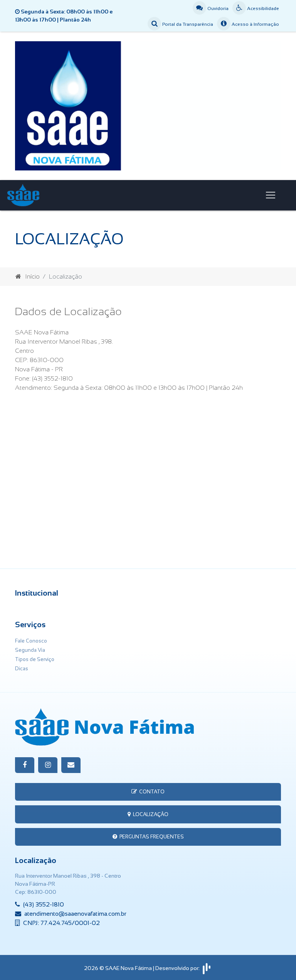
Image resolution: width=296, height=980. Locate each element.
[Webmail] (71, 765)
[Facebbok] (24, 765)
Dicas (21, 668)
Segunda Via (30, 650)
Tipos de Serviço (34, 659)
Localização (149, 814)
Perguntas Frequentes (150, 837)
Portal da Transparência (187, 24)
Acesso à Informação (254, 24)
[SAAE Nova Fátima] (148, 105)
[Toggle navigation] (270, 195)
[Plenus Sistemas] (206, 968)
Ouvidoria (217, 8)
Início (32, 276)
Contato (151, 792)
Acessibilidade (262, 8)
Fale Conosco (31, 641)
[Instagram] (47, 765)
